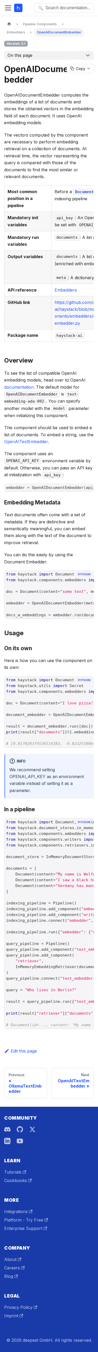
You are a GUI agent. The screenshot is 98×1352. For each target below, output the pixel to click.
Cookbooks (15, 1180)
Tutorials (12, 1172)
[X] (32, 1129)
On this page (20, 55)
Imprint (11, 1315)
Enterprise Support (23, 1228)
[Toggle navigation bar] (8, 8)
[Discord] (7, 1129)
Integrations (16, 1211)
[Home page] (9, 24)
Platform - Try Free (23, 1220)
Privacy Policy (18, 1307)
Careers (12, 1267)
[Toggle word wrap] (77, 583)
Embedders (66, 290)
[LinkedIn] (7, 1141)
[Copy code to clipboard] (87, 583)
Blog (8, 1276)
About (10, 1259)
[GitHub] (20, 1129)
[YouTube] (20, 1141)
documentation (19, 387)
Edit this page (24, 1051)
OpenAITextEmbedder (26, 441)
